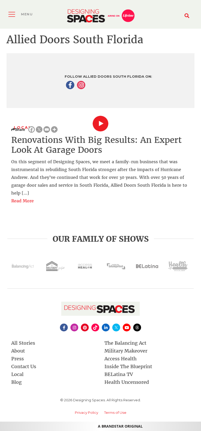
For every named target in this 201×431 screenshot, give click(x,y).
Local (17, 374)
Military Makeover (125, 351)
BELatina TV (118, 374)
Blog (16, 382)
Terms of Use (115, 412)
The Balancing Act (125, 343)
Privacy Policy (86, 412)
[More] (54, 129)
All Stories (23, 343)
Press (17, 359)
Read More (22, 200)
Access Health (120, 359)
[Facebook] (31, 129)
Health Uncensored (126, 382)
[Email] (46, 129)
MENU (27, 14)
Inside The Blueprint (128, 366)
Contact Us (23, 366)
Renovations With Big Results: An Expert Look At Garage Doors (96, 145)
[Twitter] (39, 129)
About (18, 351)
